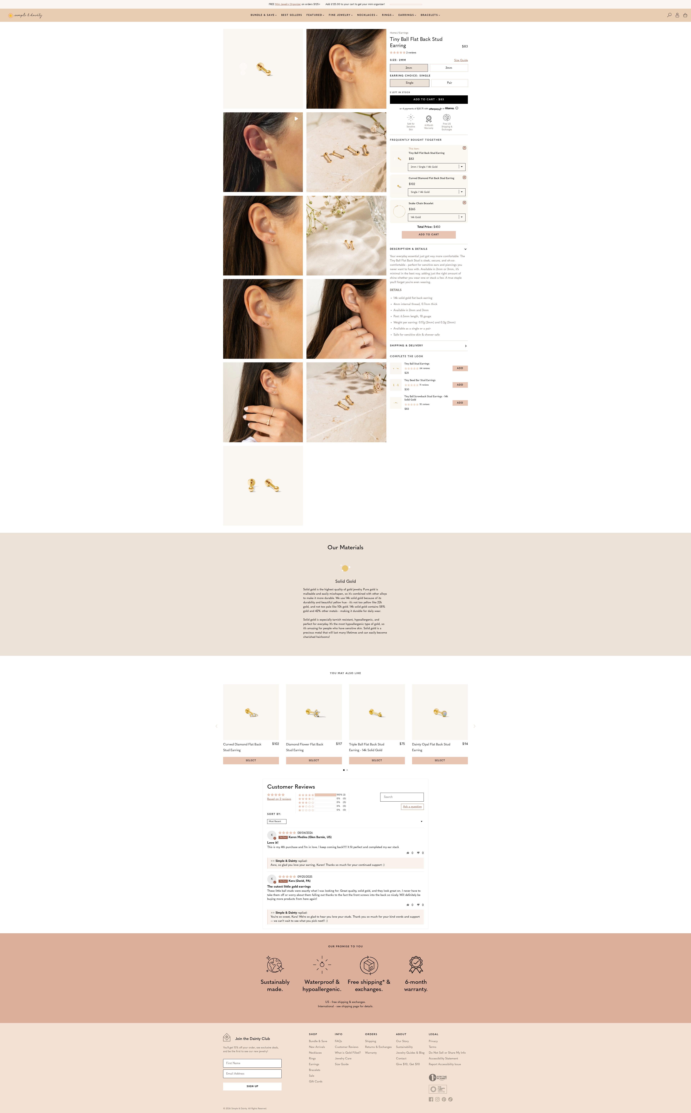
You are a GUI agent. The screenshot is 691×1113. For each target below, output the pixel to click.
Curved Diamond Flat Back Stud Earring (431, 178)
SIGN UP (252, 1086)
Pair (449, 83)
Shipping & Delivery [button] (406, 345)
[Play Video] (296, 119)
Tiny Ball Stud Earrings (416, 364)
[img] (288, 833)
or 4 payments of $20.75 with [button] (422, 109)
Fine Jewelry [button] (340, 15)
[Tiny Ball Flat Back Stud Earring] (464, 148)
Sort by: (274, 814)
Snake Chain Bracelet (421, 203)
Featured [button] (314, 15)
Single (409, 83)
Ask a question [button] (412, 806)
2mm (409, 68)
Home (393, 33)
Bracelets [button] (429, 15)
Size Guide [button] (461, 60)
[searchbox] (402, 797)
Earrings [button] (406, 15)
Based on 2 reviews (279, 799)
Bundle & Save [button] (263, 15)
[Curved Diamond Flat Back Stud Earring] (464, 177)
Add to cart (429, 99)
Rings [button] (387, 15)
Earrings (403, 33)
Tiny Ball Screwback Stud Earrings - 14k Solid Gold (426, 398)
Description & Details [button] (409, 249)
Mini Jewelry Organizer (288, 4)
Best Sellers (291, 15)
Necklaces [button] (366, 15)
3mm (449, 68)
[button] (671, 15)
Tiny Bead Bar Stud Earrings (419, 380)
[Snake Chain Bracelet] (464, 202)
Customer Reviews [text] (291, 787)
